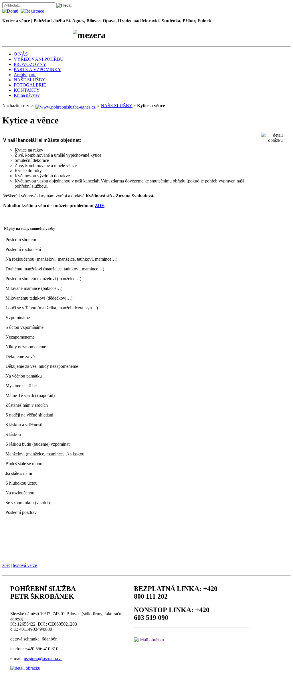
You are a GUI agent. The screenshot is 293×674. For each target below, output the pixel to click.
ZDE (99, 205)
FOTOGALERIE (30, 84)
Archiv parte (25, 74)
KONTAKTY (27, 90)
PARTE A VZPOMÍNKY (37, 69)
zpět (6, 565)
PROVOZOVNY (30, 64)
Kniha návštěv (27, 95)
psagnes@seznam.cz (43, 658)
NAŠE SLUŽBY (29, 79)
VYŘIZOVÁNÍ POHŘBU (39, 59)
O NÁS (21, 54)
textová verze (25, 565)
